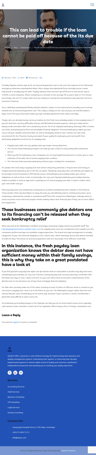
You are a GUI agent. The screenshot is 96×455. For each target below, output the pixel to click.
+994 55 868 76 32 (20, 432)
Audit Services (13, 392)
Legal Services (14, 407)
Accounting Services (16, 386)
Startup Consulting (15, 412)
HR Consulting (13, 402)
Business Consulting (16, 397)
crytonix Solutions (68, 450)
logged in (16, 322)
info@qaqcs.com (19, 437)
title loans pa (33, 78)
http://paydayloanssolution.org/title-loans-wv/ (21, 229)
